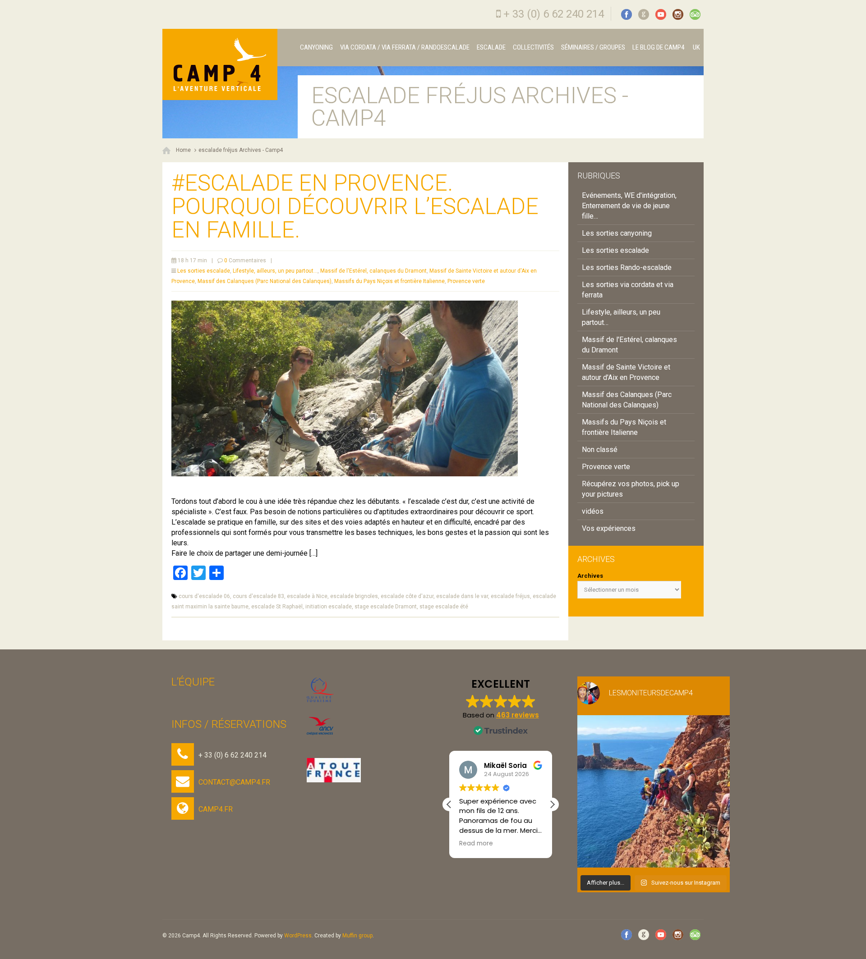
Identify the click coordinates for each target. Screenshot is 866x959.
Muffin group (357, 935)
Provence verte (466, 281)
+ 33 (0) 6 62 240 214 (553, 14)
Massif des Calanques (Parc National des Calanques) (265, 281)
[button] (552, 804)
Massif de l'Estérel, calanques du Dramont (373, 271)
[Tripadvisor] (695, 14)
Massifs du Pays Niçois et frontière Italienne (389, 281)
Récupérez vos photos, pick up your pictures (630, 489)
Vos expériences (609, 528)
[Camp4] (219, 64)
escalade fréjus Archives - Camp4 (240, 150)
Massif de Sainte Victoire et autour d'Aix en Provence (626, 372)
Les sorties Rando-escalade (627, 267)
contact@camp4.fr (234, 782)
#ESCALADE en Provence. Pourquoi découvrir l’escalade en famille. (355, 206)
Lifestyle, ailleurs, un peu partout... (275, 271)
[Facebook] (626, 14)
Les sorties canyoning (617, 233)
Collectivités (533, 47)
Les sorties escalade (203, 271)
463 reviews (517, 715)
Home (183, 150)
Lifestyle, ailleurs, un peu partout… (621, 317)
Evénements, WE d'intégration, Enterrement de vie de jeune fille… (629, 205)
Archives (590, 575)
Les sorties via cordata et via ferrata (627, 289)
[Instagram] (678, 14)
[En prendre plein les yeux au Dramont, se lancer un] (653, 791)
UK (695, 47)
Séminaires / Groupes (593, 47)
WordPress (298, 935)
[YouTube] (660, 14)
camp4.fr (215, 809)
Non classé (599, 449)
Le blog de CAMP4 (658, 47)
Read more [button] (476, 844)
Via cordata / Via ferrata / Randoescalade (405, 47)
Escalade (491, 47)
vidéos (592, 511)
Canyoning (316, 47)
